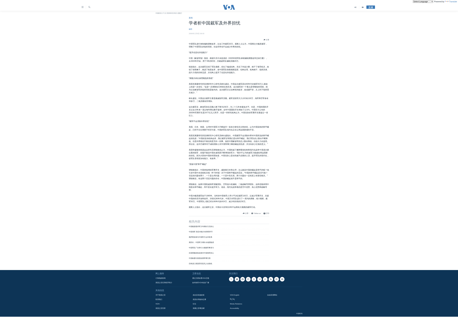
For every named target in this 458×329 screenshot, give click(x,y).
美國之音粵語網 (198, 308)
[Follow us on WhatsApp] (265, 279)
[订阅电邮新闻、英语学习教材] (282, 279)
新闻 (191, 18)
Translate (453, 2)
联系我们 (159, 299)
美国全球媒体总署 (199, 299)
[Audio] (355, 7)
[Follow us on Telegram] (259, 279)
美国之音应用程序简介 (164, 283)
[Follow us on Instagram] (248, 279)
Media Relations (236, 304)
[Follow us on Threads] (254, 279)
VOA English (234, 295)
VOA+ (158, 304)
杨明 (190, 29)
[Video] (362, 7)
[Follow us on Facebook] (242, 279)
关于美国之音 (161, 295)
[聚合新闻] (271, 279)
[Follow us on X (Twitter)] (231, 279)
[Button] (266, 39)
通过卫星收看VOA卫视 (200, 278)
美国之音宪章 (161, 308)
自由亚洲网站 (272, 295)
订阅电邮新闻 (161, 278)
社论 (194, 304)
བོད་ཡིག (232, 299)
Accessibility (234, 308)
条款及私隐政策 (198, 295)
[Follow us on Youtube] (237, 279)
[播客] (276, 279)
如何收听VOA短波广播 (200, 283)
